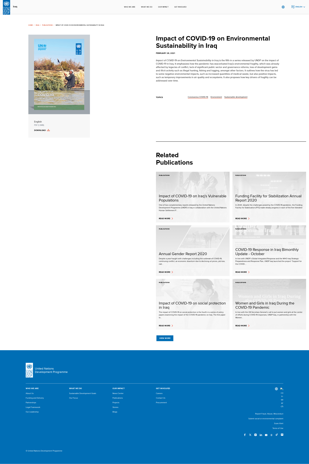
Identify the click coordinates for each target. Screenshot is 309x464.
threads (271, 435)
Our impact (163, 7)
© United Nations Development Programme (44, 451)
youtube (266, 435)
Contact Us (160, 398)
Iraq (15, 6)
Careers (159, 393)
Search (288, 7)
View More (164, 338)
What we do (146, 7)
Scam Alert (278, 423)
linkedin (261, 435)
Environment (216, 97)
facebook (245, 435)
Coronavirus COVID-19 (198, 97)
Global (283, 7)
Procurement (161, 402)
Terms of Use (277, 428)
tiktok (277, 435)
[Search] (281, 398)
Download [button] (40, 130)
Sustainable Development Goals (82, 393)
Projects (115, 402)
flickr (282, 435)
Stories (115, 407)
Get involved (180, 7)
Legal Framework (33, 407)
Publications (47, 25)
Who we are (129, 7)
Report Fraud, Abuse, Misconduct (269, 413)
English (298, 7)
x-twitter (250, 435)
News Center (117, 393)
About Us (30, 393)
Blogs (114, 412)
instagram (255, 435)
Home (30, 25)
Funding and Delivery (35, 398)
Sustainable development (235, 97)
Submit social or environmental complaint (265, 418)
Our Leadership (32, 412)
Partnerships (31, 402)
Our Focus (73, 398)
